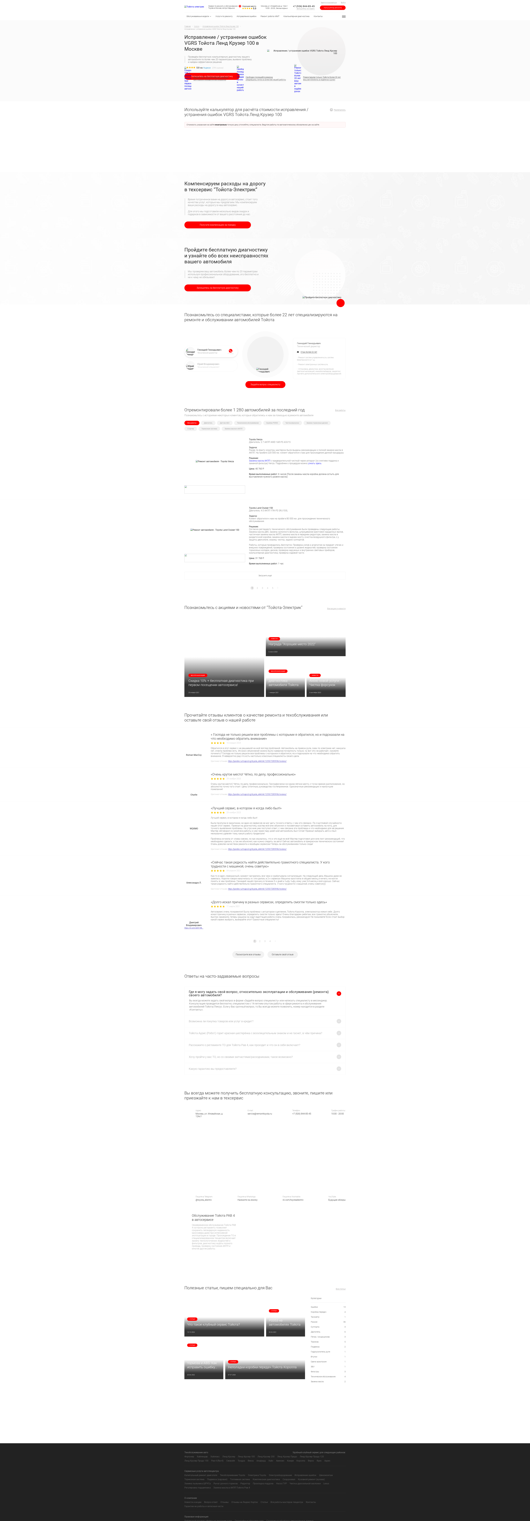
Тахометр (328, 1317)
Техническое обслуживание (248, 423)
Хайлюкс (215, 1456)
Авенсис (280, 1460)
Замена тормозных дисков (317, 423)
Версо (311, 1460)
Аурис (327, 1460)
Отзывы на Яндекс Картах (244, 1502)
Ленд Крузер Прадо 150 (196, 1460)
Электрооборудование (280, 1475)
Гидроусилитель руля (328, 1352)
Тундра (241, 1460)
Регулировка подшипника (197, 1487)
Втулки (328, 1357)
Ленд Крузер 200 (266, 1456)
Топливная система (240, 1479)
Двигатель (208, 423)
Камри (290, 1460)
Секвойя (230, 1460)
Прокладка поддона (263, 1483)
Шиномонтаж (326, 1475)
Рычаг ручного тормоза (226, 1483)
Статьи (264, 1502)
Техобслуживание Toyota (232, 1475)
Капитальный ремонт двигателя (200, 1475)
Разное (328, 1322)
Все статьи (341, 1289)
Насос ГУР (281, 1483)
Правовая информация (196, 1516)
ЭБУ (328, 1367)
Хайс (270, 1460)
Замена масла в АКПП (234, 429)
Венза (251, 1460)
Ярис (319, 1460)
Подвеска (328, 1347)
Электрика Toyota (257, 1475)
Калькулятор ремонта (333, 8)
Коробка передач (328, 1312)
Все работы (340, 410)
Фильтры (328, 1371)
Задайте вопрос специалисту (265, 384)
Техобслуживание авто (196, 1452)
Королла (300, 1460)
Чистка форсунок (292, 423)
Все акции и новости (336, 609)
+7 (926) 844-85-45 (304, 6)
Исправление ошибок (305, 1475)
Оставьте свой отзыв (282, 954)
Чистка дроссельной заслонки (305, 1483)
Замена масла (328, 1381)
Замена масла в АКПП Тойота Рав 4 (231, 1487)
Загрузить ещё (265, 575)
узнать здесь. (315, 463)
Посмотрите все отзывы (248, 954)
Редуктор (245, 1483)
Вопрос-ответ (211, 1502)
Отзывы (224, 1502)
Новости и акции (192, 1502)
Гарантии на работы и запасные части (203, 1506)
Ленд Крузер (228, 1456)
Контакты (311, 1502)
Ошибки (328, 1307)
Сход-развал (289, 1479)
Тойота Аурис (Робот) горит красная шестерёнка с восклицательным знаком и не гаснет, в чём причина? (255, 1033)
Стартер (190, 429)
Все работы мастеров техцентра (287, 1502)
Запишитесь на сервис (306, 9)
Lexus (326, 1483)
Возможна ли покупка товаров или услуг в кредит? (221, 1021)
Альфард (261, 1460)
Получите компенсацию (218, 225)
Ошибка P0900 (272, 423)
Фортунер (189, 1456)
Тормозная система (209, 429)
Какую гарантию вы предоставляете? (213, 1068)
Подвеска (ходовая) (217, 1479)
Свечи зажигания (328, 1362)
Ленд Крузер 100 (246, 1456)
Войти (343, 3)
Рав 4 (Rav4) (217, 1460)
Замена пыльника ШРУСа (197, 1483)
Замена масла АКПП (259, 460)
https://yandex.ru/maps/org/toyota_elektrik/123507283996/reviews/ (257, 761)
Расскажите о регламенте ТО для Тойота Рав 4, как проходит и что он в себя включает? (244, 1045)
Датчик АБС (225, 423)
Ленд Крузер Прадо (287, 1456)
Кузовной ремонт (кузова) (311, 1479)
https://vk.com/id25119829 (193, 928)
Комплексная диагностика (266, 1479)
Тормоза (328, 1342)
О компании (190, 1498)
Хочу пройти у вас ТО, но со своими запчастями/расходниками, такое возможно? (241, 1057)
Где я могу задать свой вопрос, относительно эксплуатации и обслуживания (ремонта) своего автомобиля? (259, 993)
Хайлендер (202, 1456)
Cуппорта (328, 1327)
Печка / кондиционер (328, 1337)
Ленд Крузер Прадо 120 (312, 1456)
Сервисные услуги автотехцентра (201, 1471)
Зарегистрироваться (329, 3)
